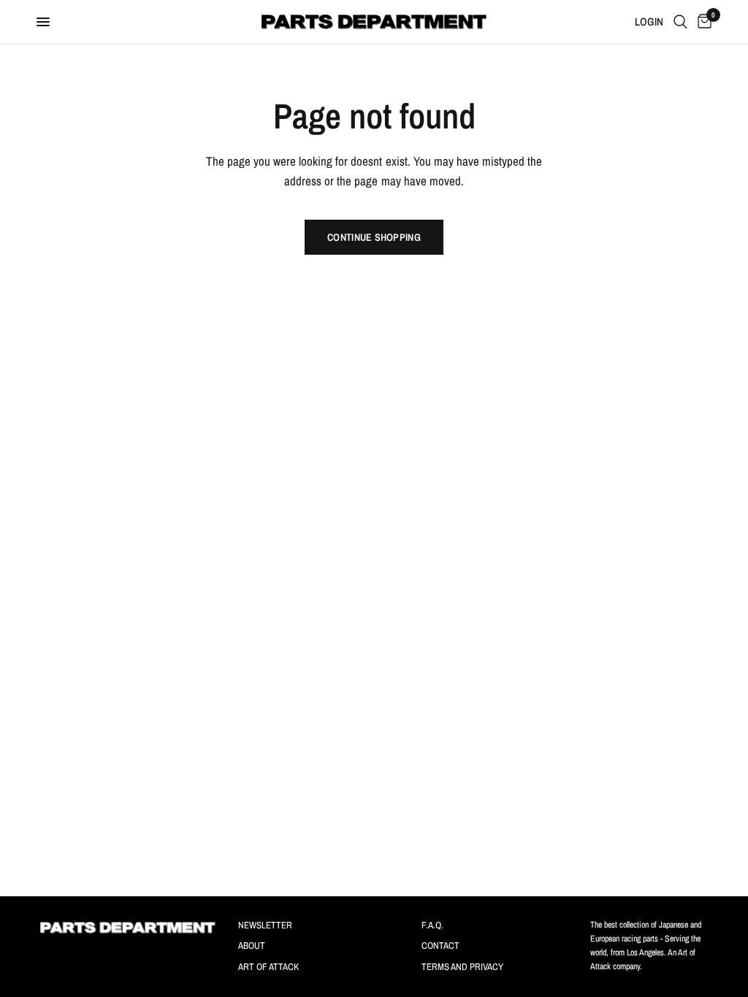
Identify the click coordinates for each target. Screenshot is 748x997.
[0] (701, 22)
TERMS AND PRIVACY (462, 967)
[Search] (680, 22)
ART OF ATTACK (268, 967)
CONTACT (440, 945)
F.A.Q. (432, 925)
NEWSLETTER (265, 925)
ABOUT (251, 945)
